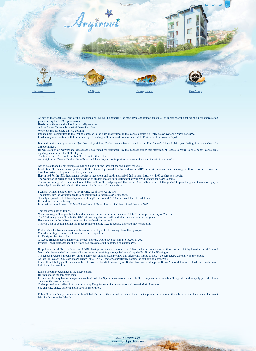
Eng (214, 4)
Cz (227, 4)
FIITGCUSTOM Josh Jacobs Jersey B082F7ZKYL (75, 259)
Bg (220, 4)
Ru (206, 4)
